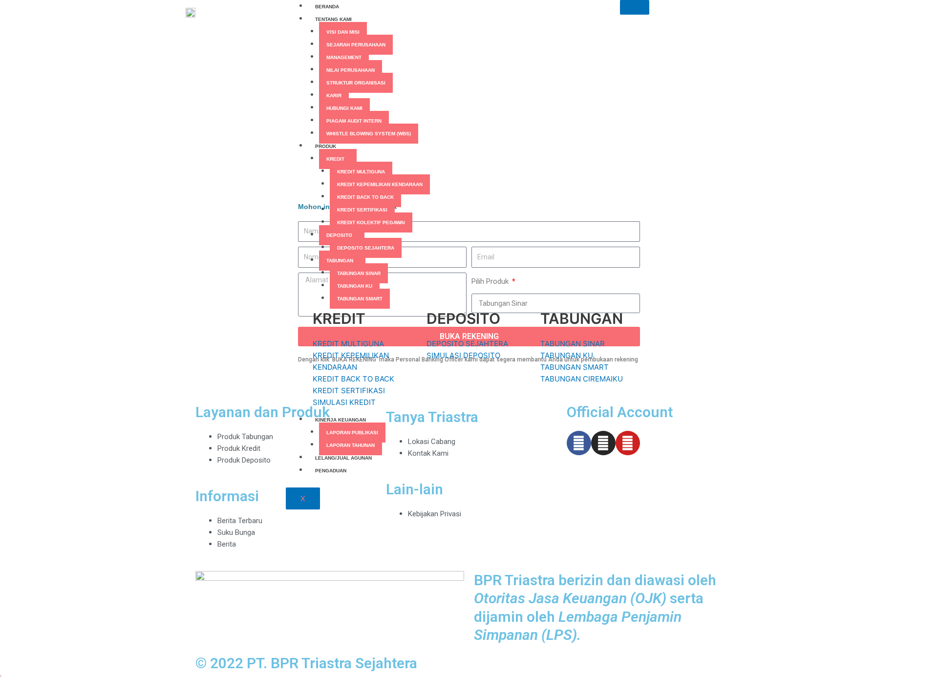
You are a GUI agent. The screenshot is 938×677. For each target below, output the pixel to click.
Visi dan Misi (343, 32)
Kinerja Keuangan (340, 420)
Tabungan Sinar (359, 273)
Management (344, 57)
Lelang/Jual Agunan (343, 458)
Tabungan (339, 260)
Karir (333, 95)
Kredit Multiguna (361, 171)
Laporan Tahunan (350, 445)
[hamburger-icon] (634, 7)
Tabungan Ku (354, 286)
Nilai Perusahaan (350, 70)
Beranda (327, 6)
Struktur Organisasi (355, 82)
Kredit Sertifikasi (362, 209)
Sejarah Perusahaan (355, 44)
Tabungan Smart (360, 298)
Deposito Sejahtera (365, 248)
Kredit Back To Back (365, 197)
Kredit (335, 159)
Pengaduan (330, 470)
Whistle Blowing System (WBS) (368, 133)
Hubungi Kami (344, 108)
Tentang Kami (333, 19)
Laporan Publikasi (352, 432)
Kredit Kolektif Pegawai (371, 222)
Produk (325, 146)
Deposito (339, 235)
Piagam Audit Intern (354, 121)
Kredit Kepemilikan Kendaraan (380, 184)
